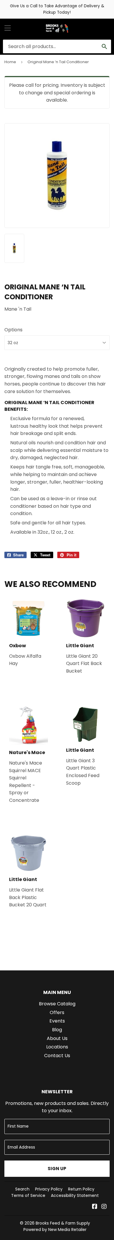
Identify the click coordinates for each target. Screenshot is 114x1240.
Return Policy (81, 1189)
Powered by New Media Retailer (55, 1229)
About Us (57, 1038)
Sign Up (57, 1168)
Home (10, 62)
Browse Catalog (57, 1003)
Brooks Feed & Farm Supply (63, 1223)
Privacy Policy (49, 1189)
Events (57, 1021)
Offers (57, 1012)
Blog (57, 1029)
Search (22, 1189)
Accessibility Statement (75, 1195)
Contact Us (57, 1055)
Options (13, 329)
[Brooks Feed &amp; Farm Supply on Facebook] (94, 1207)
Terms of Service (28, 1195)
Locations (57, 1046)
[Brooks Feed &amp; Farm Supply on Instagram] (104, 1207)
